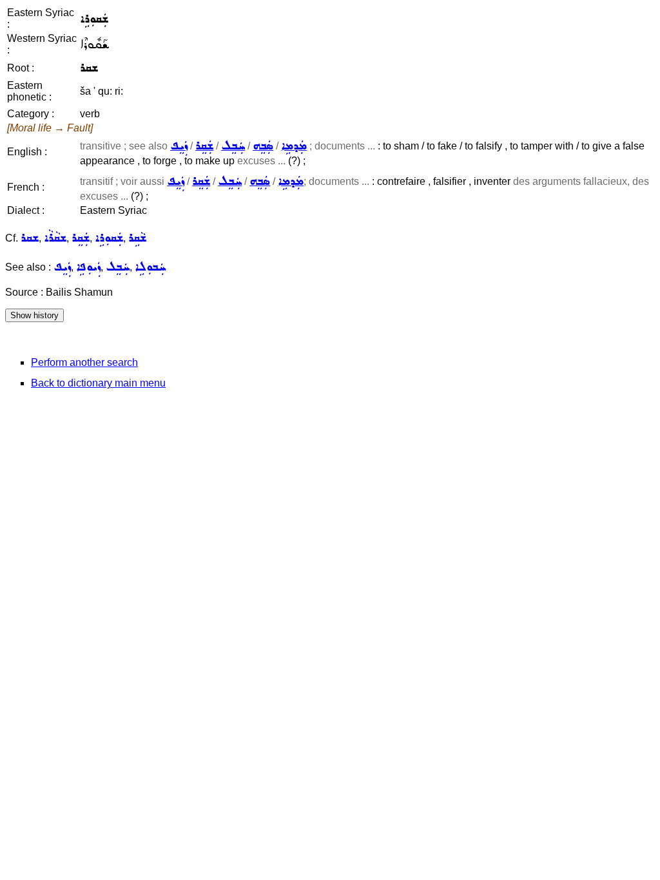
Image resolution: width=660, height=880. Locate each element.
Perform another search (84, 362)
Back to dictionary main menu (98, 383)
